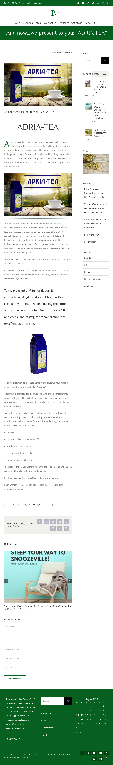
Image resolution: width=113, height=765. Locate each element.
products (48, 505)
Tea (44, 720)
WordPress (17, 757)
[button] (95, 23)
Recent (95, 73)
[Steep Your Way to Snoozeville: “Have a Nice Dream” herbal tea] (88, 104)
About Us (47, 713)
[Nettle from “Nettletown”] (88, 130)
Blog (45, 734)
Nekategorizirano (92, 279)
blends (35, 505)
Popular (87, 73)
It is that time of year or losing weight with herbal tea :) (100, 87)
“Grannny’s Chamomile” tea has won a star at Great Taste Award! (95, 208)
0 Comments (58, 505)
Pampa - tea (11, 505)
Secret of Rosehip (92, 234)
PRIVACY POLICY (13, 739)
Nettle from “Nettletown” (100, 131)
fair (86, 265)
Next (67, 52)
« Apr (78, 732)
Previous (58, 52)
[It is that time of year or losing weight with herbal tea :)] (88, 81)
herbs (41, 505)
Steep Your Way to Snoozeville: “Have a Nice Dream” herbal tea (38, 606)
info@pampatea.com (34, 3)
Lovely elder (90, 241)
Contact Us (48, 727)
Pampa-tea (25, 757)
